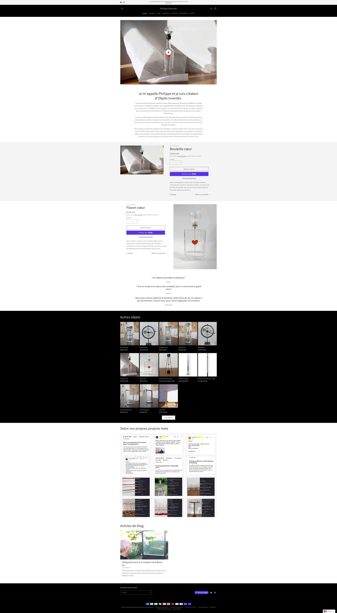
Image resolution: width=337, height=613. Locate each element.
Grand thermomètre (184, 378)
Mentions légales (177, 609)
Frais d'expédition (181, 156)
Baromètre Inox (144, 347)
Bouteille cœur (124, 378)
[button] (122, 8)
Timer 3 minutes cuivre (126, 410)
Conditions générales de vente (164, 609)
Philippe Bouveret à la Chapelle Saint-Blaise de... (142, 563)
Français (329, 611)
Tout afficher (169, 417)
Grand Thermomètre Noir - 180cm (206, 378)
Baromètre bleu (124, 347)
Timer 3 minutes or (144, 410)
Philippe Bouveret (129, 607)
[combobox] (329, 611)
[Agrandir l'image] (136, 444)
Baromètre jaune (163, 347)
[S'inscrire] (150, 592)
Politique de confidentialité (176, 607)
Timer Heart (162, 410)
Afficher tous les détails (202, 194)
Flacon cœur (143, 378)
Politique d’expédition (203, 607)
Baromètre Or (201, 347)
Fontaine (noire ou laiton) (165, 378)
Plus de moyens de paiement (189, 178)
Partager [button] (174, 194)
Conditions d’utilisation (190, 607)
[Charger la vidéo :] (168, 52)
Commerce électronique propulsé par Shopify (143, 607)
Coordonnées (213, 607)
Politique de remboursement (162, 607)
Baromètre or (182, 347)
